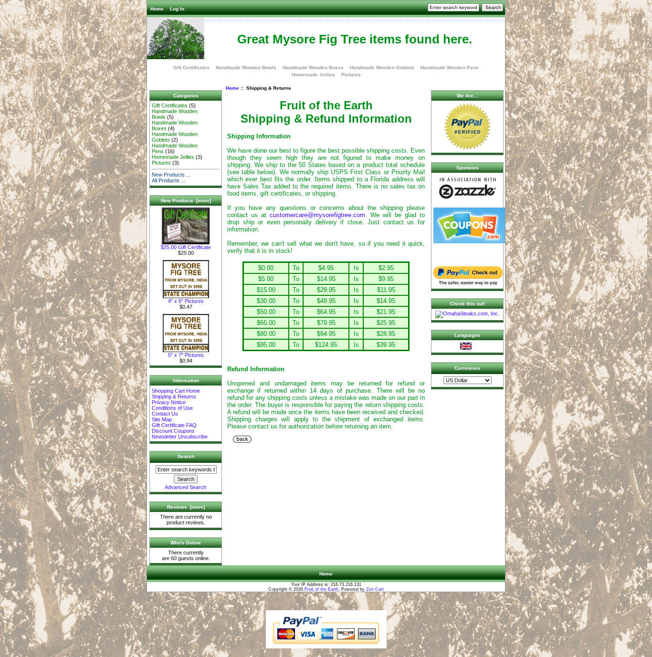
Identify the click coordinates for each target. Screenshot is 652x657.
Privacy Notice (169, 402)
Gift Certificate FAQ (174, 425)
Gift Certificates (191, 67)
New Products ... (171, 174)
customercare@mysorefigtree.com (317, 215)
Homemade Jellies (313, 74)
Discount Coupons (173, 431)
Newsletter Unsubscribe (180, 436)
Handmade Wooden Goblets (382, 67)
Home (157, 8)
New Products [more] (186, 200)
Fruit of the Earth (321, 589)
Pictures (351, 74)
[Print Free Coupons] (469, 241)
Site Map (162, 419)
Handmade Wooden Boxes (313, 67)
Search (186, 456)
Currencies (467, 368)
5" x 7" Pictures (186, 355)
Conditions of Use (172, 408)
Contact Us (165, 414)
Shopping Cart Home (176, 391)
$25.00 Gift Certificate (186, 247)
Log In (177, 8)
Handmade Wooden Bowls (246, 67)
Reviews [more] (186, 507)
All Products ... (168, 180)
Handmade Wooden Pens (450, 67)
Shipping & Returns (174, 396)
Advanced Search (185, 487)
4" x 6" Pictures (186, 301)
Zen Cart (375, 589)
